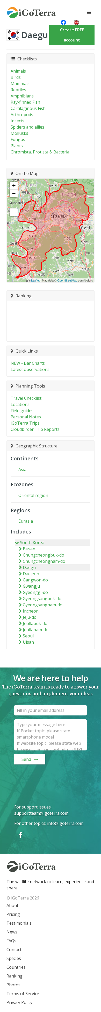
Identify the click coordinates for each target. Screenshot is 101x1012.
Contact (13, 949)
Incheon (31, 611)
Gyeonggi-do (35, 592)
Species (13, 958)
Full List (48, 334)
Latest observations (30, 369)
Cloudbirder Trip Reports (35, 429)
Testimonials (19, 923)
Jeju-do (30, 617)
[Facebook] (20, 835)
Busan (29, 549)
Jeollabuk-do (35, 623)
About (12, 905)
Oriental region (33, 495)
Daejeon (31, 574)
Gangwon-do (35, 580)
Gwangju (31, 586)
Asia (22, 469)
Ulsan (28, 642)
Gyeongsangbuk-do (42, 598)
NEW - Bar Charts (28, 363)
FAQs (11, 941)
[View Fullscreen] (14, 212)
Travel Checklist (26, 398)
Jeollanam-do (35, 629)
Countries (16, 967)
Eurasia (25, 521)
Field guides (22, 410)
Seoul (28, 636)
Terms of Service (22, 993)
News (11, 932)
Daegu (29, 567)
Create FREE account (72, 35)
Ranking (14, 976)
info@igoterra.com (65, 823)
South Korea (32, 542)
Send (26, 759)
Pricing (13, 914)
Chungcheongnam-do (44, 561)
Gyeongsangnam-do (42, 605)
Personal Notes (26, 417)
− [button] (14, 193)
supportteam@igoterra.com (41, 813)
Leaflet (35, 280)
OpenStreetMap (67, 280)
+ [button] (14, 185)
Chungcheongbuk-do (43, 555)
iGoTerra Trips (25, 423)
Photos (13, 985)
